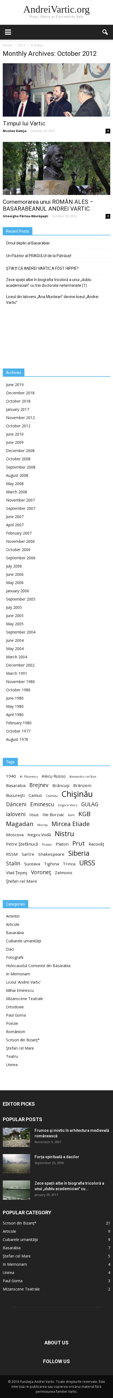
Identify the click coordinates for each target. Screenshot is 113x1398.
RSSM (12, 854)
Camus (35, 795)
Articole (12, 924)
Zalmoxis (63, 872)
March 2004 (16, 656)
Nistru (64, 833)
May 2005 (15, 623)
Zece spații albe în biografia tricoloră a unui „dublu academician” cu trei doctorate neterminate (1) (48, 282)
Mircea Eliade (71, 824)
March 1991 (16, 673)
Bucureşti (15, 795)
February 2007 (19, 533)
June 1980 (15, 698)
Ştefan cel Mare (21, 881)
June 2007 (15, 516)
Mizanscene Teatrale (24, 998)
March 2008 (16, 491)
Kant (71, 815)
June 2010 (15, 434)
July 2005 (14, 607)
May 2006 (15, 582)
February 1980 (19, 722)
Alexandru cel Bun (82, 776)
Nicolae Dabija (15, 131)
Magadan (19, 824)
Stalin (13, 863)
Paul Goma (16, 1015)
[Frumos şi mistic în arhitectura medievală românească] (16, 1137)
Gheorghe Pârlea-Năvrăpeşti (25, 216)
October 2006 (18, 549)
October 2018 (18, 401)
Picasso (47, 844)
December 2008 (20, 450)
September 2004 (20, 632)
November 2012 (20, 417)
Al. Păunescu (29, 776)
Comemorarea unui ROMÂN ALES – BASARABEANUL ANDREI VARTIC (48, 205)
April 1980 (15, 714)
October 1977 (18, 731)
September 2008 (20, 467)
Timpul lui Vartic (24, 123)
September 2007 (20, 508)
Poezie (12, 1023)
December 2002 (20, 665)
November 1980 (20, 681)
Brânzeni (82, 785)
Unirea (12, 1064)
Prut (78, 843)
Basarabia (16, 785)
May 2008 (15, 483)
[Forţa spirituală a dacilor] (16, 1163)
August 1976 (17, 739)
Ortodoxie (15, 1006)
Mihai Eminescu (20, 990)
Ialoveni (16, 814)
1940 (11, 776)
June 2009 (15, 442)
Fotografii (14, 957)
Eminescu (42, 804)
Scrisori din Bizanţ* (23, 1039)
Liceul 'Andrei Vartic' (23, 982)
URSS (87, 863)
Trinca (69, 863)
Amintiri (12, 916)
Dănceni (16, 804)
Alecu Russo (54, 776)
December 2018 (20, 392)
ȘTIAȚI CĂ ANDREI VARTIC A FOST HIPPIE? (42, 268)
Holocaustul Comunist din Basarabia (38, 965)
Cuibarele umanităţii (23, 940)
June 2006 (15, 574)
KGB (84, 814)
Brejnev (39, 785)
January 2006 (17, 590)
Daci (10, 949)
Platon (62, 844)
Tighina (51, 863)
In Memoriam (18, 973)
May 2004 (15, 648)
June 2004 (15, 640)
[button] (105, 32)
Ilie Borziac (53, 814)
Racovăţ (96, 844)
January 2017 (17, 409)
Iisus (34, 814)
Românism (15, 1031)
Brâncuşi (60, 785)
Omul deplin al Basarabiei (28, 243)
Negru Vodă (39, 834)
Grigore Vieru (67, 805)
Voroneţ (41, 872)
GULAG (89, 804)
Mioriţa (42, 825)
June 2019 (15, 384)
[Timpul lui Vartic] (56, 90)
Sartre (28, 854)
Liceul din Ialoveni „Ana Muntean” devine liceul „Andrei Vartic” (52, 300)
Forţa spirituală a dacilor (57, 1157)
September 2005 (20, 599)
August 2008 (17, 475)
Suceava (32, 863)
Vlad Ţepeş (16, 872)
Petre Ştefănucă (22, 844)
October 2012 (18, 425)
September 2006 (20, 557)
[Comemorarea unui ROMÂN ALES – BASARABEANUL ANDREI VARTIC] (56, 168)
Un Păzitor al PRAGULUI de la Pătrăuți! (38, 256)
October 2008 (18, 458)
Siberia (78, 853)
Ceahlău (52, 796)
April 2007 (15, 524)
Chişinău (77, 794)
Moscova (15, 834)
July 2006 (14, 566)
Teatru (12, 1056)
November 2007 (20, 500)
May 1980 (15, 706)
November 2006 (20, 541)
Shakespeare (51, 854)
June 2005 (15, 615)
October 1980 (18, 689)
